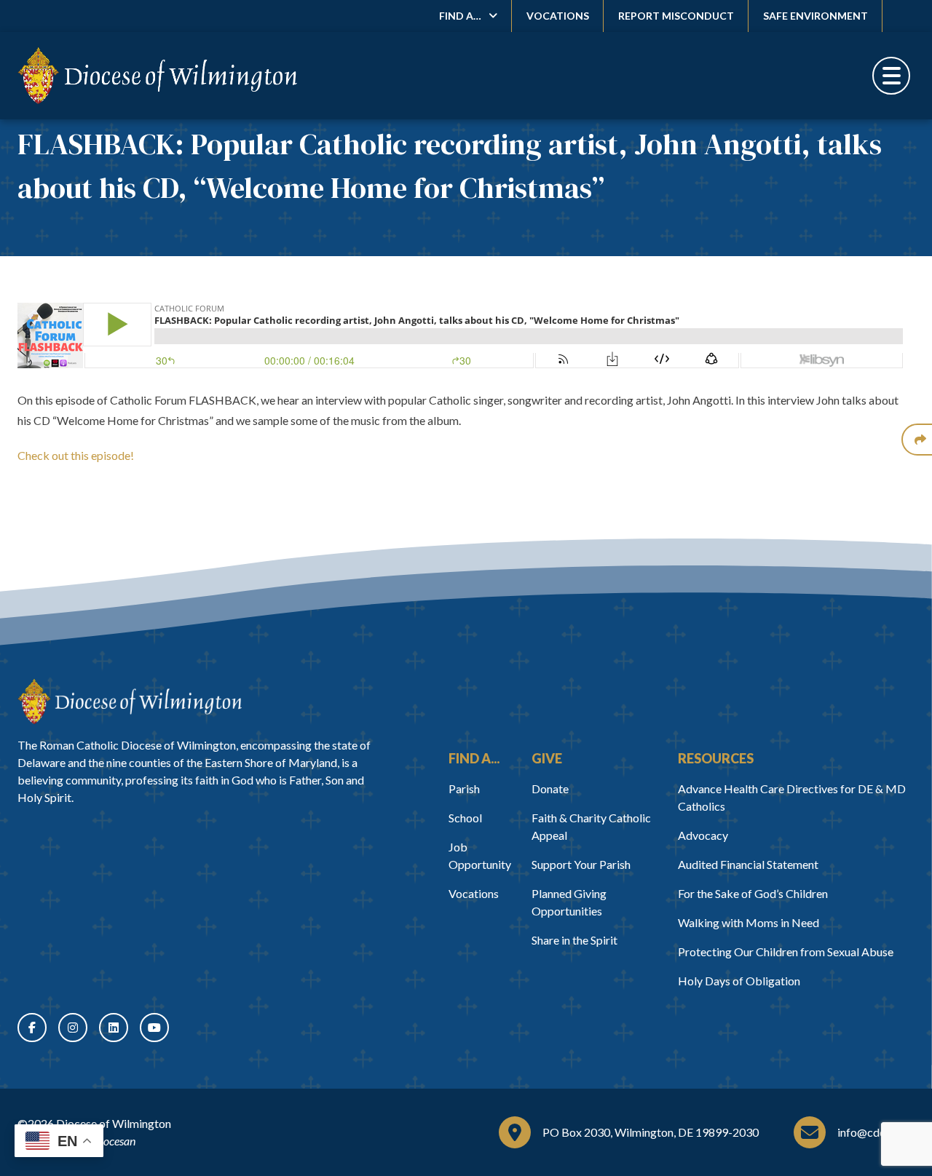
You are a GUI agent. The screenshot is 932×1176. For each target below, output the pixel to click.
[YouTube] (154, 1027)
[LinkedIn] (113, 1027)
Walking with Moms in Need (748, 922)
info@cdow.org (876, 1132)
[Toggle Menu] (891, 76)
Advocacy (703, 835)
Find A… (460, 15)
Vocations (557, 15)
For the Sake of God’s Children (753, 893)
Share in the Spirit (574, 940)
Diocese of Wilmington (113, 1123)
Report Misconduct (676, 15)
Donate (550, 788)
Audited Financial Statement (748, 864)
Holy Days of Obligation (739, 981)
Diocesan (113, 1141)
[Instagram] (72, 1027)
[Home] (129, 701)
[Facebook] (32, 1027)
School (465, 818)
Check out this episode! (75, 455)
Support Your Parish (581, 864)
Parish (464, 788)
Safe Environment (815, 15)
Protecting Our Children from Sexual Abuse (785, 951)
